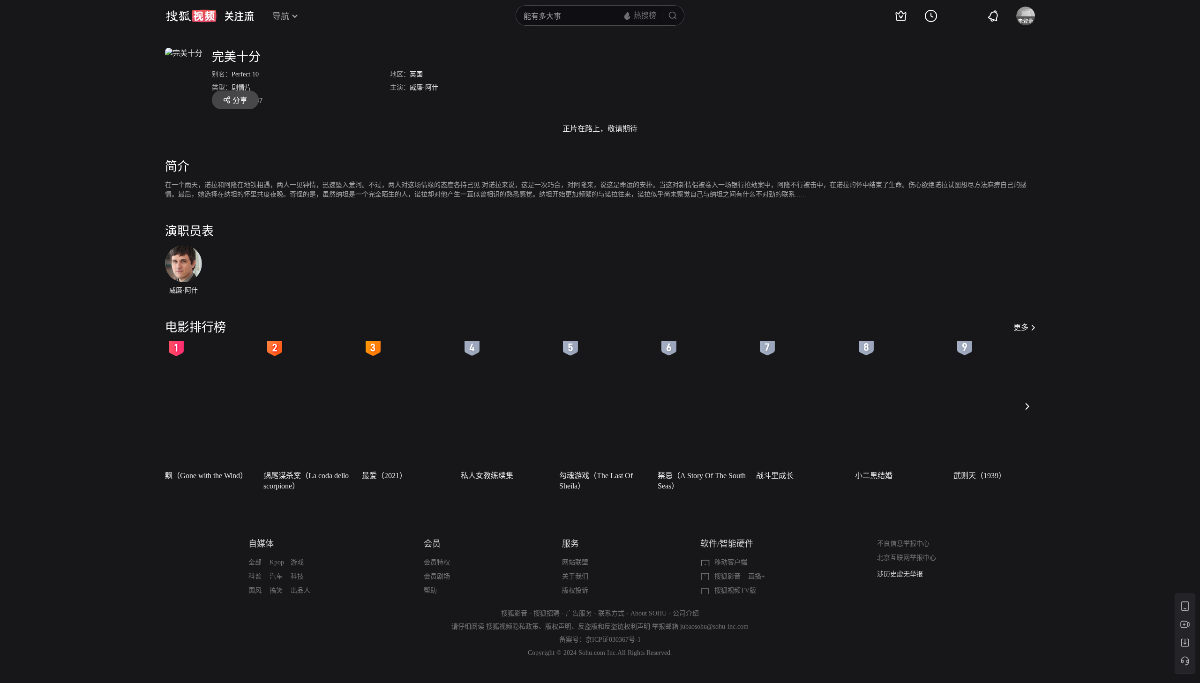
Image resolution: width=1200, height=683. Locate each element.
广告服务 (579, 613)
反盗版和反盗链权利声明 (614, 626)
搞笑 (276, 590)
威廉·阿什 (424, 87)
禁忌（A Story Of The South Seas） (702, 481)
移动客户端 (730, 562)
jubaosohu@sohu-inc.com (714, 626)
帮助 (430, 590)
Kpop (277, 562)
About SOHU (648, 613)
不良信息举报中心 (903, 543)
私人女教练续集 (487, 476)
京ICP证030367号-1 (613, 639)
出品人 (300, 590)
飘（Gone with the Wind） (206, 476)
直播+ (756, 576)
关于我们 (575, 576)
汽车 (276, 576)
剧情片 (241, 87)
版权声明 (558, 626)
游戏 (297, 562)
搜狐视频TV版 (735, 590)
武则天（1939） (979, 476)
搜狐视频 (191, 16)
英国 (416, 74)
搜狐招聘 (546, 613)
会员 (432, 543)
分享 (240, 101)
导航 (280, 16)
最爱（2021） (384, 476)
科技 (297, 576)
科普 (255, 576)
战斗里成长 (775, 476)
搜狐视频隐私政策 (512, 626)
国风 (255, 590)
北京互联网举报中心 (906, 557)
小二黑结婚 (873, 476)
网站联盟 (575, 562)
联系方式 (611, 613)
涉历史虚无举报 (900, 574)
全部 (255, 562)
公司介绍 (686, 613)
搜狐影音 (727, 576)
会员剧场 (437, 576)
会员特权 (437, 562)
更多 (1020, 327)
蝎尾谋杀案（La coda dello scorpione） (306, 481)
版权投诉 (575, 590)
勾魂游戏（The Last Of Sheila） (596, 481)
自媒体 (261, 543)
